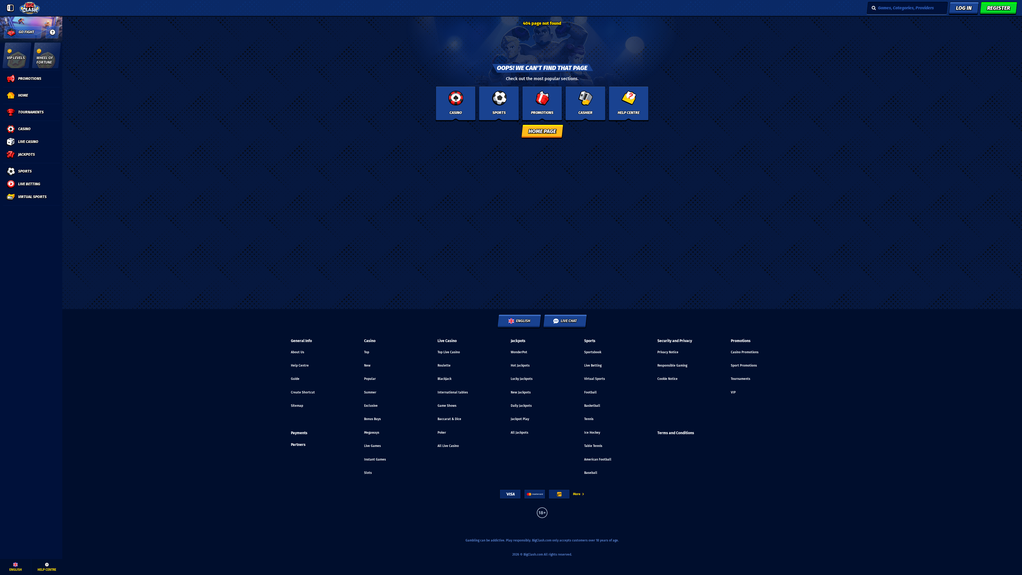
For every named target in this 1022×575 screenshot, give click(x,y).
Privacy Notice (667, 352)
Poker (442, 432)
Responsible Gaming (672, 365)
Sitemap (297, 406)
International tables (453, 392)
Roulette (444, 365)
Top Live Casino (449, 352)
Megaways (371, 432)
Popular (370, 379)
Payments (299, 433)
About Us (297, 352)
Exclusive (371, 406)
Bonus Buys (372, 419)
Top (366, 352)
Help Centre (300, 365)
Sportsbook (592, 352)
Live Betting (592, 365)
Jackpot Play (520, 419)
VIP (733, 392)
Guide (295, 379)
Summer (370, 392)
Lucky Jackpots (522, 379)
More (576, 494)
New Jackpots (521, 392)
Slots (368, 473)
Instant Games (375, 459)
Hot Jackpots (520, 365)
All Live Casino (448, 446)
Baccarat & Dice (449, 419)
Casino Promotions (745, 352)
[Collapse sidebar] (10, 8)
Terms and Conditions (675, 433)
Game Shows (447, 406)
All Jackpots (519, 432)
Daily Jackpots (521, 406)
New (367, 365)
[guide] (52, 32)
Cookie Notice (667, 379)
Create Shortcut (303, 392)
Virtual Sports (594, 379)
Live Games (372, 446)
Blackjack (444, 379)
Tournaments (740, 379)
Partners (298, 444)
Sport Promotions (744, 365)
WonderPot (519, 352)
